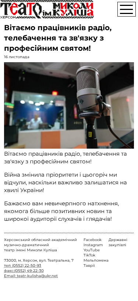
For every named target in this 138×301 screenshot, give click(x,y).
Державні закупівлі (118, 242)
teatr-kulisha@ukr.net (37, 275)
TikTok (89, 255)
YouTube (92, 250)
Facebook (93, 239)
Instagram (93, 244)
